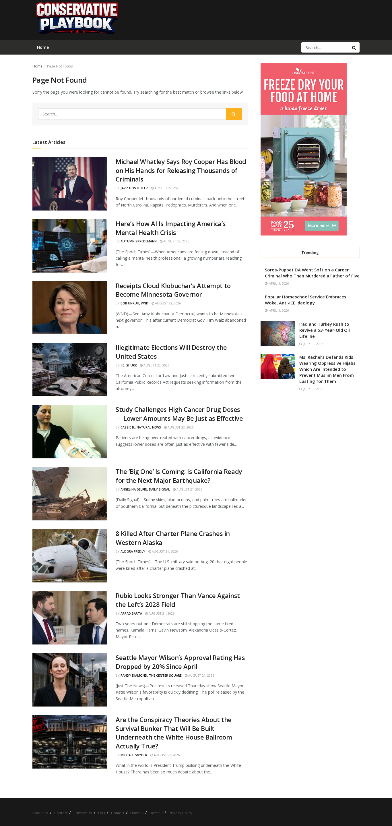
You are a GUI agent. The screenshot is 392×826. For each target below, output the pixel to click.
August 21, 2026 (189, 489)
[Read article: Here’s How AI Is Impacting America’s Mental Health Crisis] (69, 246)
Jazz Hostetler (134, 188)
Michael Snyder (134, 755)
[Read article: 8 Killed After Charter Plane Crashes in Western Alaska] (69, 555)
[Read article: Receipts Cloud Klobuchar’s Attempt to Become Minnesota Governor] (69, 308)
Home (37, 66)
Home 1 (117, 812)
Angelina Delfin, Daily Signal (145, 489)
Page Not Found (60, 66)
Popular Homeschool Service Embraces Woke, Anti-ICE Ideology (305, 300)
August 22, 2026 (167, 188)
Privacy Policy (180, 812)
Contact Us (82, 812)
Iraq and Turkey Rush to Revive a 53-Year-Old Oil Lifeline (324, 330)
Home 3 (156, 812)
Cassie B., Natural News (141, 427)
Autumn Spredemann (139, 241)
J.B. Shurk (129, 365)
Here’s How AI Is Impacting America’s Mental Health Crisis (171, 228)
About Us (40, 812)
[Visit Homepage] (76, 20)
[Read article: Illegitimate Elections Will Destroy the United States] (69, 369)
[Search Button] (354, 47)
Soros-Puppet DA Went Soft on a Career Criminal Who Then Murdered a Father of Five (312, 273)
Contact (60, 812)
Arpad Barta (131, 613)
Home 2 (136, 812)
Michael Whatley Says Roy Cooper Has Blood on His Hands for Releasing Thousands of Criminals (181, 170)
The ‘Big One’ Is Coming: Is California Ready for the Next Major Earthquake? (179, 476)
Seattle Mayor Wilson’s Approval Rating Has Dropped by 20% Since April (180, 662)
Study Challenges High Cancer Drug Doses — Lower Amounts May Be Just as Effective (179, 413)
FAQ (101, 812)
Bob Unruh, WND (134, 303)
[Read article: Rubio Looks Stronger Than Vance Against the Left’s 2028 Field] (69, 617)
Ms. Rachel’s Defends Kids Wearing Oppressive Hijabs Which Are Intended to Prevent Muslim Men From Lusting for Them (327, 369)
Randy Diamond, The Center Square (151, 675)
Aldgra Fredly (133, 551)
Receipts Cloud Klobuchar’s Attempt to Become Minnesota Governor (173, 290)
